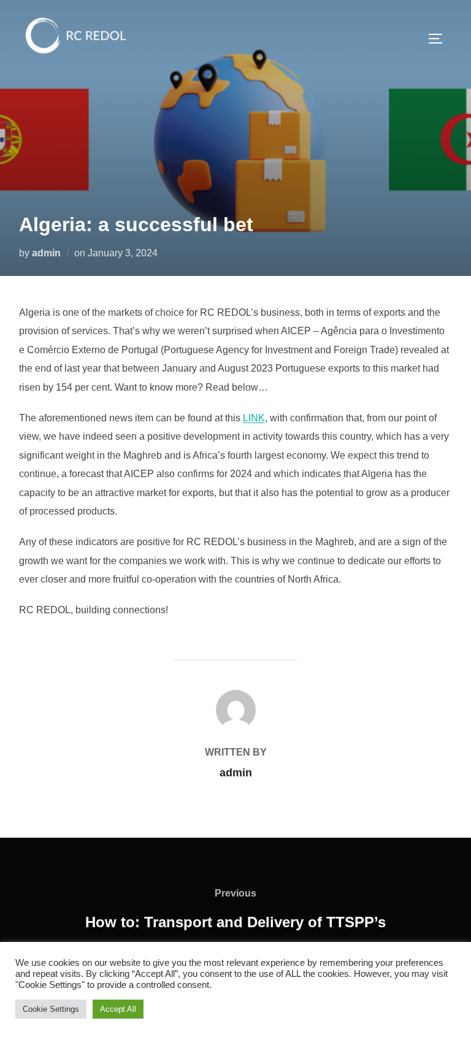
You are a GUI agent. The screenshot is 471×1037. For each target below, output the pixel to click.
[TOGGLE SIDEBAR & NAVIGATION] (439, 38)
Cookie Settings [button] (51, 1009)
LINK (254, 418)
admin (46, 253)
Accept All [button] (118, 1009)
